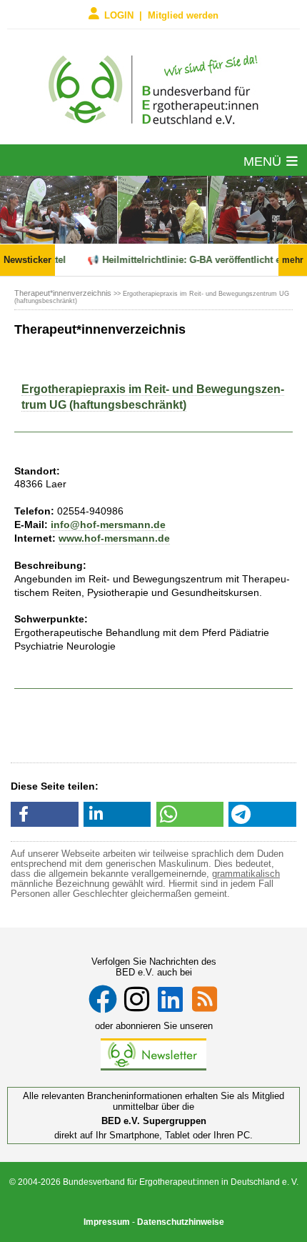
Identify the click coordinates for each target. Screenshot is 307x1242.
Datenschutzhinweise (180, 1222)
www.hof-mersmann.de (114, 538)
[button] (45, 814)
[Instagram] (136, 999)
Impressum (107, 1222)
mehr (292, 260)
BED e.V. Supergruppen (153, 1121)
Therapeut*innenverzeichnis (62, 293)
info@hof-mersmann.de (108, 524)
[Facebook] (103, 999)
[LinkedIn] (170, 999)
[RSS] (204, 999)
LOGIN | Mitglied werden (161, 14)
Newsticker (27, 259)
